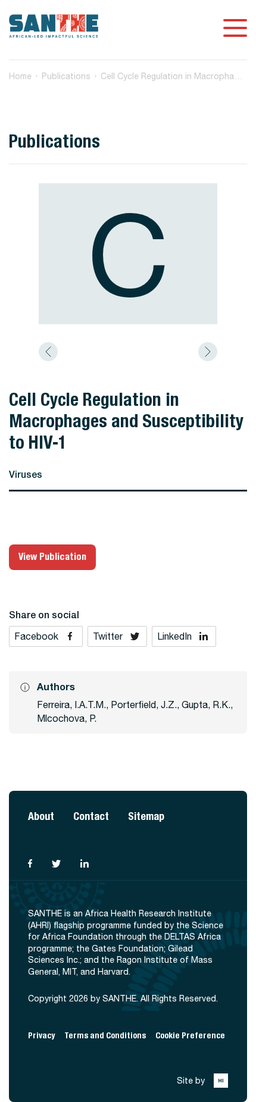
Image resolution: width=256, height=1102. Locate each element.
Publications (66, 76)
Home (20, 76)
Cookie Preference (190, 1035)
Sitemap (146, 816)
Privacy (41, 1035)
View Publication (52, 556)
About (41, 816)
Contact (91, 816)
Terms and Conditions (105, 1035)
